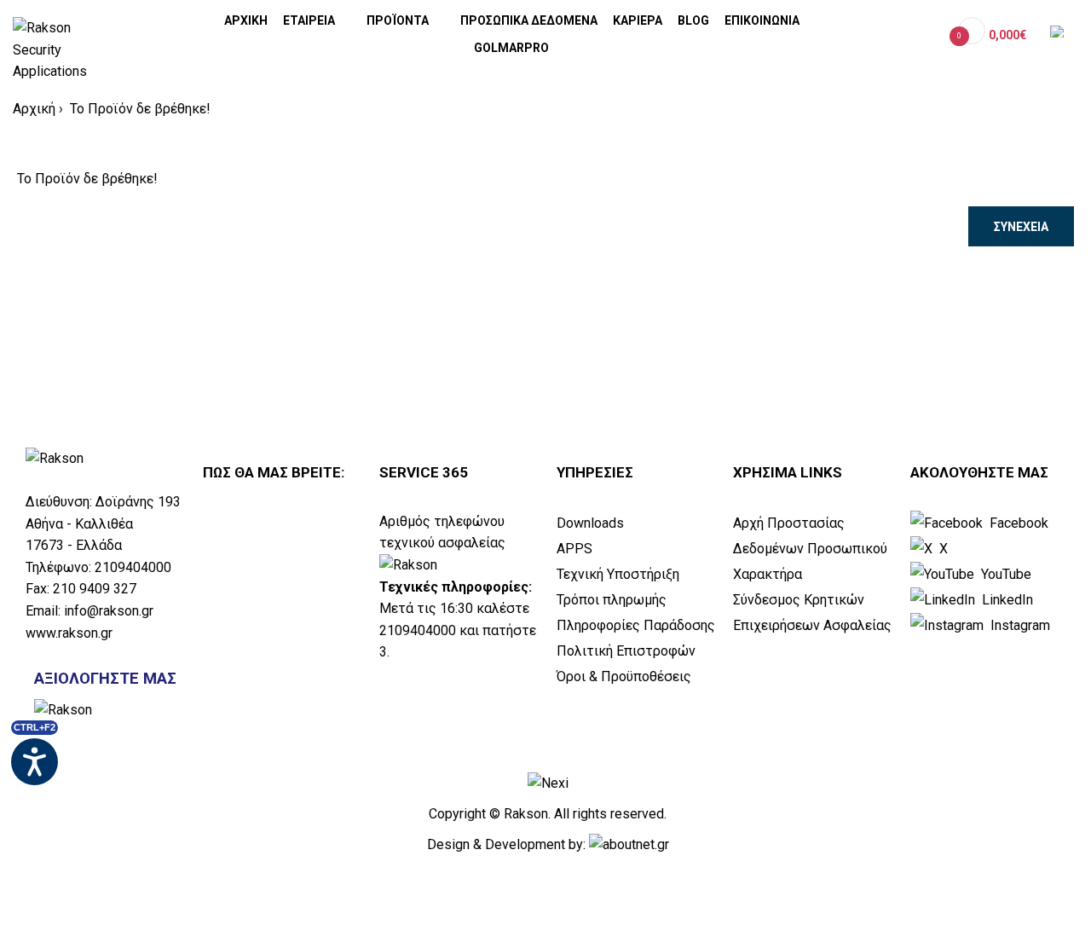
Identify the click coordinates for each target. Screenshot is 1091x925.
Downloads (590, 523)
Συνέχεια (1021, 227)
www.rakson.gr (69, 633)
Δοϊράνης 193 (138, 502)
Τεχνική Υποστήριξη (618, 574)
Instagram (1018, 625)
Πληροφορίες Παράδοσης (636, 625)
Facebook (1017, 523)
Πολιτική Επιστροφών (626, 651)
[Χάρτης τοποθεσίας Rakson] (283, 638)
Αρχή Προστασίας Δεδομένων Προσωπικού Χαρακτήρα (810, 548)
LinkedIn (1005, 600)
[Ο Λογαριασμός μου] (928, 35)
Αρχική (34, 109)
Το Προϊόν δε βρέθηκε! (138, 109)
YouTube (1004, 574)
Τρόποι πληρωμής (612, 600)
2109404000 (133, 567)
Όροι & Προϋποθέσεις (624, 676)
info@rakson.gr (108, 611)
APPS (574, 549)
